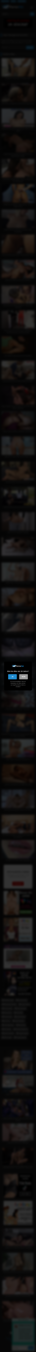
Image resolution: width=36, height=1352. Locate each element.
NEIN (23, 677)
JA (13, 677)
